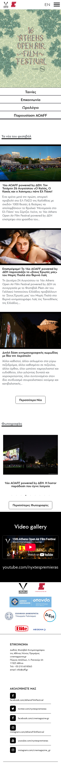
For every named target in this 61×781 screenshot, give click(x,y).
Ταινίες (30, 92)
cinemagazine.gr (18, 657)
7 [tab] (39, 495)
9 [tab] (49, 495)
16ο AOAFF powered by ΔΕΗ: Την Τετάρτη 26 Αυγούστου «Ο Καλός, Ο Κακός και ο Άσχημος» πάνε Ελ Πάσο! (27, 188)
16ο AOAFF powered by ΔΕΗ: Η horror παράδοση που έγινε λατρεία (30, 485)
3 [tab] (21, 495)
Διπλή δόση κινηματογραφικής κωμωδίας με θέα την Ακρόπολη (30, 354)
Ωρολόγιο (30, 108)
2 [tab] (16, 495)
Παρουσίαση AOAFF (30, 116)
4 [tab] (25, 495)
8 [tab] (44, 495)
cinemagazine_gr (34, 750)
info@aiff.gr (22, 670)
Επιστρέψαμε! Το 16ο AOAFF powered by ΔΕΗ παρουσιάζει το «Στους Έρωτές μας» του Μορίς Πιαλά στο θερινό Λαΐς (30, 272)
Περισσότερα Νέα (30, 400)
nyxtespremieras (32, 709)
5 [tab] (30, 495)
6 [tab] (35, 495)
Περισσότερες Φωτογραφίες (30, 505)
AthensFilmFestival (26, 700)
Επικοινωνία (30, 100)
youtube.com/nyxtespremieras (30, 567)
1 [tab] (11, 495)
